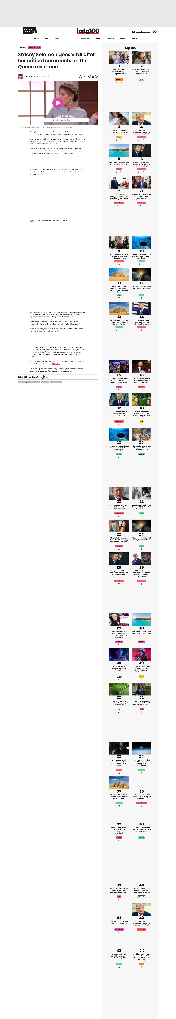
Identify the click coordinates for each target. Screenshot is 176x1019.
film (141, 421)
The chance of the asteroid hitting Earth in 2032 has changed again (119, 956)
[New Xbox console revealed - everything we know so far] (119, 689)
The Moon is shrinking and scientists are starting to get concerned (142, 762)
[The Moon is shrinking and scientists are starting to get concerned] (141, 748)
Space (119, 964)
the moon (141, 770)
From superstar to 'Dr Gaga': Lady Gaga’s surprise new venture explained (119, 634)
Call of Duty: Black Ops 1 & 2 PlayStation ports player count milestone (142, 890)
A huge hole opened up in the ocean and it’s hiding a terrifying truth (141, 256)
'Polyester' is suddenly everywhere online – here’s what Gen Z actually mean (141, 669)
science (141, 454)
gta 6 (141, 79)
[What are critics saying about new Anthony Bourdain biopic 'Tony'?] (119, 876)
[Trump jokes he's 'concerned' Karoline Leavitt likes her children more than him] (119, 182)
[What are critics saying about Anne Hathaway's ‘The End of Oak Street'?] (141, 689)
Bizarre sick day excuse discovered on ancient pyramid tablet (119, 322)
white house (141, 581)
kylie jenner (119, 546)
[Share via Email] (96, 76)
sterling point (119, 929)
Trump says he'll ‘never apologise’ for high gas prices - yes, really (141, 164)
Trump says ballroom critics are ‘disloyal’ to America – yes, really (141, 132)
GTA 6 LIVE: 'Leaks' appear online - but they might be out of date (141, 71)
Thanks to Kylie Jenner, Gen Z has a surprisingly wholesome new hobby (119, 540)
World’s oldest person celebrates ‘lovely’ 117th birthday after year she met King (142, 956)
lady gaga (119, 641)
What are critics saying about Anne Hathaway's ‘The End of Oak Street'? (142, 703)
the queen (44, 382)
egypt (119, 295)
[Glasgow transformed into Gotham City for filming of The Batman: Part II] (141, 1002)
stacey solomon (34, 382)
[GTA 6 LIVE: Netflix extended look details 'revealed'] (119, 654)
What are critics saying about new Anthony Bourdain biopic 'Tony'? (119, 890)
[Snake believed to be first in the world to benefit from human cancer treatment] (119, 1002)
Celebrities (110, 39)
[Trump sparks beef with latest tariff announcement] (119, 493)
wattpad (119, 137)
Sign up (32, 221)
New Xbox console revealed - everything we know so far (119, 703)
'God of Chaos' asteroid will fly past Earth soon (141, 287)
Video (122, 39)
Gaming (58, 39)
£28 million (56, 364)
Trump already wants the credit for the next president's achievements (141, 197)
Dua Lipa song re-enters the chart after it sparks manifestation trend (119, 380)
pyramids (119, 327)
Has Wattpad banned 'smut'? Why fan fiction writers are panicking (119, 132)
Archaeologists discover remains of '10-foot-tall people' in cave (141, 507)
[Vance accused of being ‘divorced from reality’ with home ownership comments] (141, 366)
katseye (119, 837)
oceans (141, 261)
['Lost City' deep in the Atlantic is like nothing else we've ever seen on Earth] (141, 815)
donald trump (119, 203)
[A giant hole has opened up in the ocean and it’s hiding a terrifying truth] (141, 242)
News (47, 39)
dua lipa (119, 386)
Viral (98, 39)
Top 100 (36, 39)
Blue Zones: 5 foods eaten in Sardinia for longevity (119, 163)
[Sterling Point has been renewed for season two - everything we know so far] (119, 909)
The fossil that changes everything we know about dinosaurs (141, 448)
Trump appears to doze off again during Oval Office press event (119, 256)
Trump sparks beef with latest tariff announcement (119, 507)
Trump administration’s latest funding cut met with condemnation (141, 322)
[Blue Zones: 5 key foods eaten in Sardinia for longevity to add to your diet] (119, 150)
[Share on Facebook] (89, 76)
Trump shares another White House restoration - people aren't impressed (119, 414)
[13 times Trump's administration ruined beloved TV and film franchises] (141, 558)
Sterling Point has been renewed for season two (119, 922)
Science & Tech (84, 39)
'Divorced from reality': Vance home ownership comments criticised (141, 380)
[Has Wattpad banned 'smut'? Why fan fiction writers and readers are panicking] (119, 118)
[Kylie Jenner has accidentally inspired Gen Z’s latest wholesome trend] (119, 526)
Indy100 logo (88, 31)
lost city (141, 837)
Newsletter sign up (143, 32)
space (141, 295)
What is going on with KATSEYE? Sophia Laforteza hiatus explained (119, 830)
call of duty (141, 896)
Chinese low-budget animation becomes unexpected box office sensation (141, 414)
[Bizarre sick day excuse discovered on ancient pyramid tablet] (119, 308)
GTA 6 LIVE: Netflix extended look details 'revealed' (119, 668)
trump (119, 770)
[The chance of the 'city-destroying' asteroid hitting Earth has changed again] (119, 942)
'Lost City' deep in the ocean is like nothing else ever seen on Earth (141, 829)
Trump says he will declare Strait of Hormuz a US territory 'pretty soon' (119, 762)
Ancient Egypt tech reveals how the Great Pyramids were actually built (119, 289)
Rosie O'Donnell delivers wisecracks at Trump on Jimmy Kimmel (141, 796)
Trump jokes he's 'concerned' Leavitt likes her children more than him (119, 197)
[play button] (58, 103)
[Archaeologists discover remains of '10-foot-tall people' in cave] (141, 493)
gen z (141, 676)
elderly (141, 964)
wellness (119, 169)
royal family (23, 382)
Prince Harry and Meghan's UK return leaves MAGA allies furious (119, 72)
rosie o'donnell (141, 803)
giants (141, 513)
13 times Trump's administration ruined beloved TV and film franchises (141, 573)
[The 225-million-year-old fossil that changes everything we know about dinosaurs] (141, 434)
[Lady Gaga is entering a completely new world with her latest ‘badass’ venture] (119, 619)
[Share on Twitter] (93, 76)
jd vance (141, 386)
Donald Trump (141, 137)
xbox (119, 709)
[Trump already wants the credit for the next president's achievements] (141, 182)
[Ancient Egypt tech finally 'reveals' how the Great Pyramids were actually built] (119, 274)
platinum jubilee (34, 47)
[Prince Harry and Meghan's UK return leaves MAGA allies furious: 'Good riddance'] (119, 57)
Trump (70, 39)
